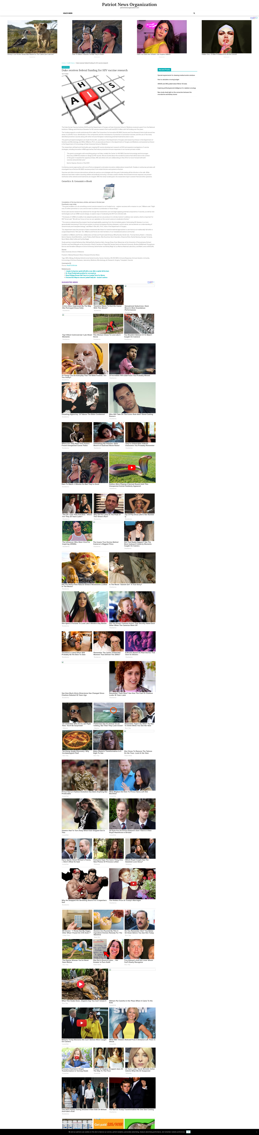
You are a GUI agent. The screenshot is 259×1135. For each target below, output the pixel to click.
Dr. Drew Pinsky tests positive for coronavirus (81, 273)
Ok (188, 1132)
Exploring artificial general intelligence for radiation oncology (177, 88)
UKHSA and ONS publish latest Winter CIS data (172, 84)
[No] (256, 1132)
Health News (67, 13)
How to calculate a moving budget (168, 79)
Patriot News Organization (129, 4)
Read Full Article (72, 265)
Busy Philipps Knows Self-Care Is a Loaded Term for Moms (85, 275)
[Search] (194, 13)
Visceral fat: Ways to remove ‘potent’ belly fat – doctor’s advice (86, 277)
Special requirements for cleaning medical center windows (176, 75)
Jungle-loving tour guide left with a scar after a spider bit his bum (87, 271)
